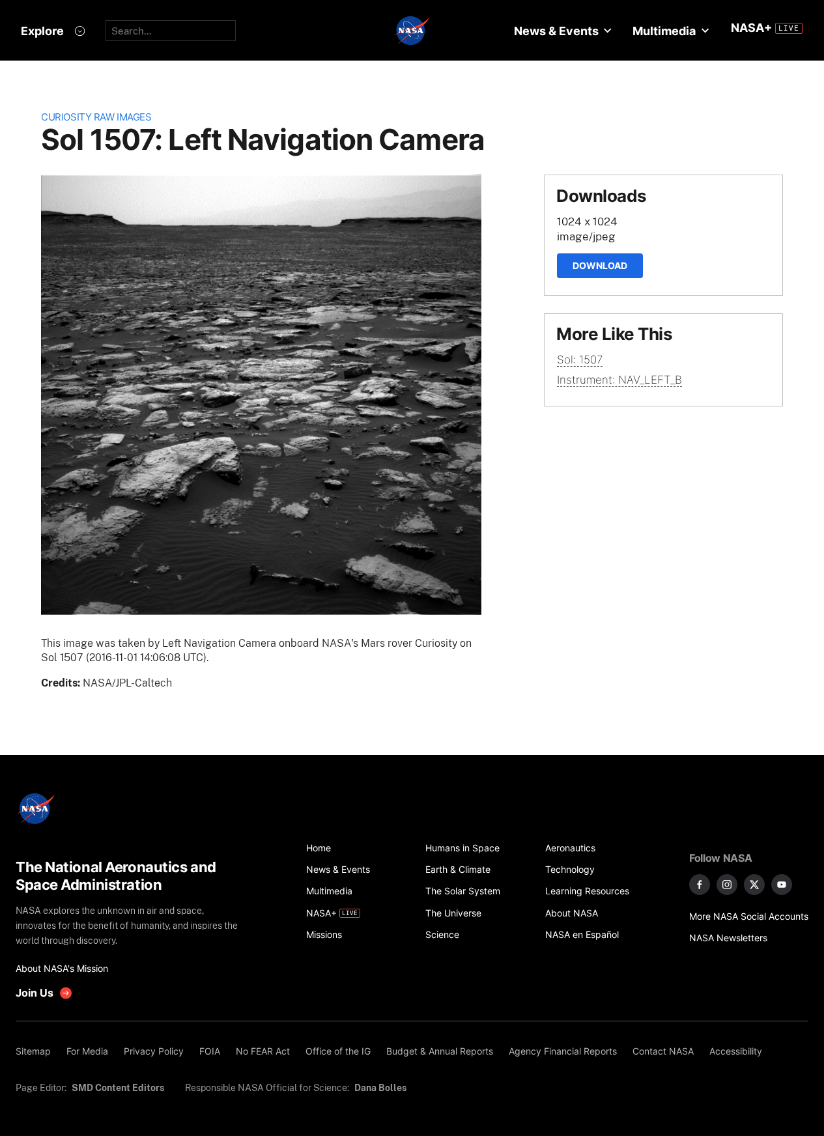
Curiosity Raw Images (96, 117)
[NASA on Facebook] (699, 884)
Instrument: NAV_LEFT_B (619, 379)
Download (600, 265)
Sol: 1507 (580, 359)
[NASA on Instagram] (727, 884)
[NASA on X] (754, 884)
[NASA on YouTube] (781, 884)
